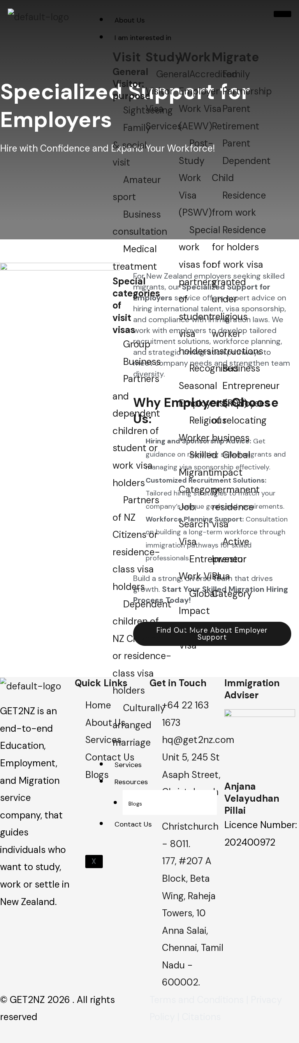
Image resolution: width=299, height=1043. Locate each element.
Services (128, 764)
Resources (131, 782)
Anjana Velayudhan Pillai (251, 798)
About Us (129, 20)
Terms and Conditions (197, 1000)
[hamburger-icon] (282, 14)
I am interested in (142, 37)
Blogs (135, 803)
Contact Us (133, 824)
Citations (201, 1017)
